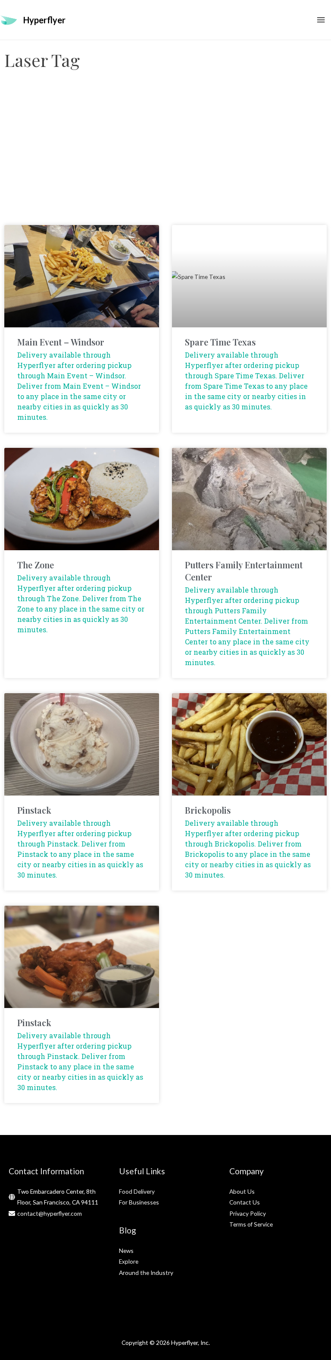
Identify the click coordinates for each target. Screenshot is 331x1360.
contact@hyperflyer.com (49, 1213)
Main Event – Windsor (60, 342)
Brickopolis (208, 810)
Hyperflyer (44, 20)
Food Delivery (137, 1191)
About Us (242, 1191)
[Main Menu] (321, 20)
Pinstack (34, 810)
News (126, 1250)
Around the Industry (146, 1272)
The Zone (35, 565)
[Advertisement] (165, 155)
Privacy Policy (247, 1213)
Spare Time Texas (220, 342)
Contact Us (244, 1202)
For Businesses (139, 1202)
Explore (128, 1261)
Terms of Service (251, 1224)
